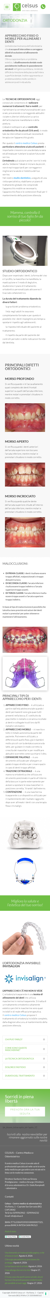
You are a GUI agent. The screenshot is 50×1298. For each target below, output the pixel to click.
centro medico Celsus (26, 143)
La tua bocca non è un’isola (16, 1266)
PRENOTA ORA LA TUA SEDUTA (25, 1111)
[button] (7, 7)
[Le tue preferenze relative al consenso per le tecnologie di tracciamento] (45, 1293)
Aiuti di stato (10, 1231)
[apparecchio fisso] (25, 652)
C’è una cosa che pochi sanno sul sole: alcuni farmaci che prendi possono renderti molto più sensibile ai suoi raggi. (24, 1280)
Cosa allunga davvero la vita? (18, 1270)
